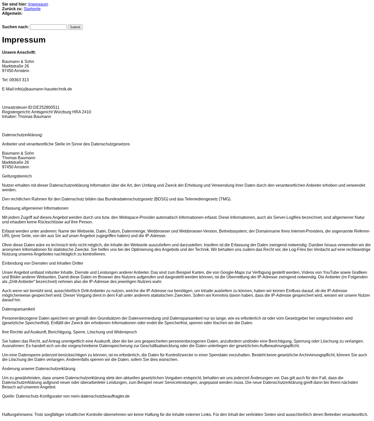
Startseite (32, 9)
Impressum (38, 4)
